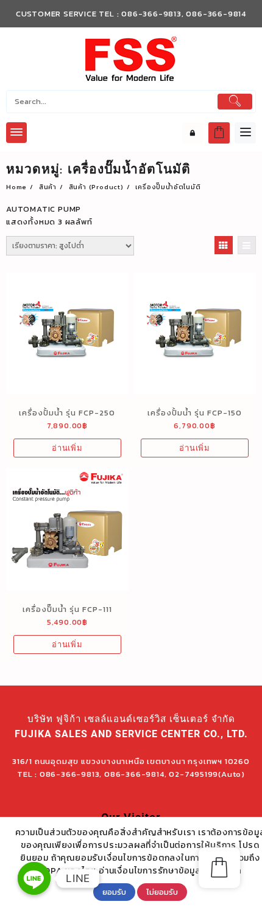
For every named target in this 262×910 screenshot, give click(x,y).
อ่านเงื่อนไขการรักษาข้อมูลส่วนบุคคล (170, 870)
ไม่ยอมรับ (162, 892)
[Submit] (235, 101)
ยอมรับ (114, 892)
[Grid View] (223, 245)
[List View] (247, 245)
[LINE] (34, 878)
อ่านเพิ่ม (67, 448)
